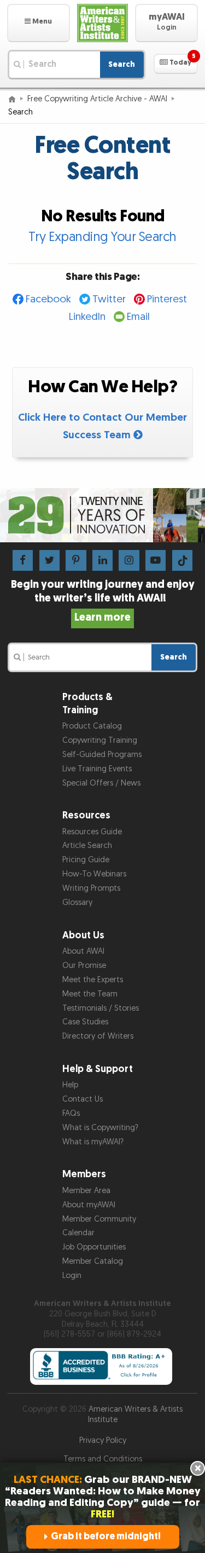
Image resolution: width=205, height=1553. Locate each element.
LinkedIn (87, 317)
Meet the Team (90, 994)
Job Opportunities (94, 1247)
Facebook (48, 299)
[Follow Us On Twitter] (49, 560)
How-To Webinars (94, 874)
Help (70, 1085)
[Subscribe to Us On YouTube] (155, 560)
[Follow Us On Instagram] (129, 560)
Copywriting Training (99, 740)
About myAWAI (88, 1205)
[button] (38, 23)
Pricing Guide (85, 860)
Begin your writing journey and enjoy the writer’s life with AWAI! (103, 600)
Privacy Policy (102, 1440)
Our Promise (84, 965)
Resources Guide (92, 832)
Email (138, 317)
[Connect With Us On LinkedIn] (102, 560)
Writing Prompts (91, 888)
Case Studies (85, 1022)
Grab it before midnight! (106, 1536)
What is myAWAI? (93, 1142)
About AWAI (83, 951)
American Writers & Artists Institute (135, 1414)
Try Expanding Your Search (102, 236)
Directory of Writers (97, 1036)
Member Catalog (92, 1261)
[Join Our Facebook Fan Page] (23, 560)
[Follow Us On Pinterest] (76, 560)
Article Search (87, 845)
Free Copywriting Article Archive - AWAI (97, 99)
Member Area (86, 1190)
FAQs (71, 1113)
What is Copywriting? (100, 1127)
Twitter (109, 299)
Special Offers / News (101, 783)
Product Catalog (92, 726)
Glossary (77, 902)
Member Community (99, 1219)
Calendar (78, 1233)
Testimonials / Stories (100, 1008)
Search (121, 64)
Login (71, 1275)
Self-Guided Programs (102, 754)
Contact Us (82, 1099)
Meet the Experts (92, 980)
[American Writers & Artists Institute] (102, 23)
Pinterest (167, 299)
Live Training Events (97, 769)
